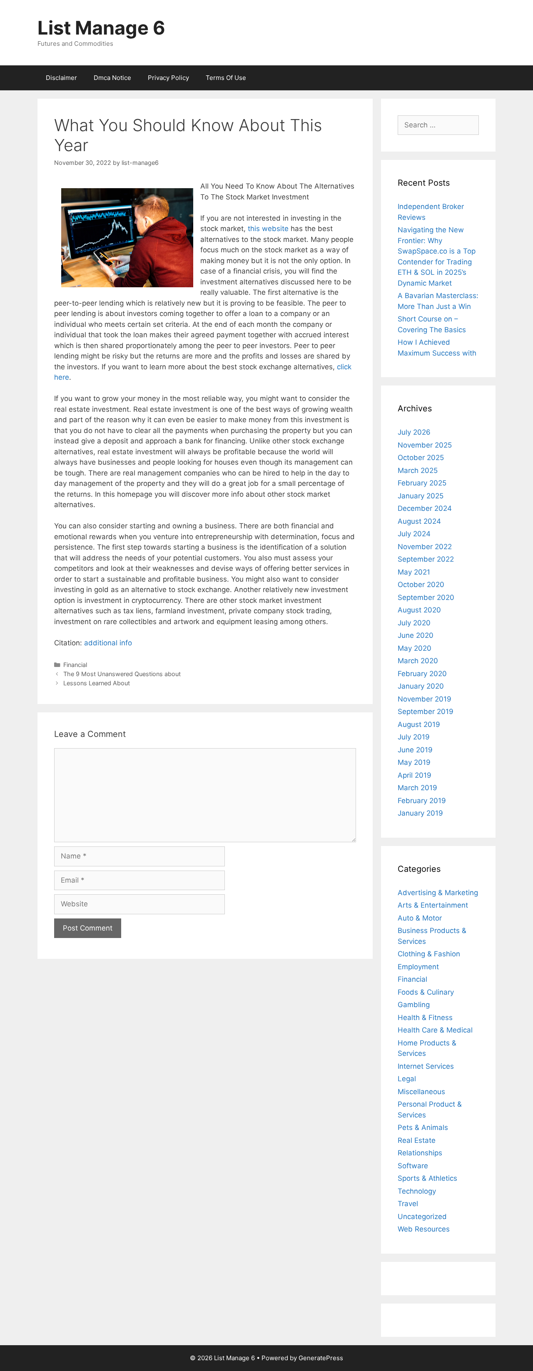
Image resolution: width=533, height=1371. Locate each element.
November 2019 (424, 699)
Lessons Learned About (96, 683)
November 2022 (425, 546)
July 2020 (414, 623)
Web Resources (424, 1229)
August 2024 (419, 521)
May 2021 (414, 572)
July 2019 (414, 737)
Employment (418, 967)
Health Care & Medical (435, 1030)
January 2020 (421, 686)
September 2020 (426, 597)
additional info (108, 643)
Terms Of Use (226, 78)
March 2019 (417, 788)
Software (413, 1166)
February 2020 (422, 673)
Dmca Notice (112, 78)
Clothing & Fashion (429, 954)
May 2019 (414, 762)
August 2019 (419, 724)
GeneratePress (321, 1358)
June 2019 (415, 750)
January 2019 (420, 813)
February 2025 (422, 483)
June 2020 (415, 635)
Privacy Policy (168, 78)
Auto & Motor (420, 918)
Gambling (414, 1004)
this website (268, 228)
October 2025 (421, 457)
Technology (417, 1191)
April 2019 (414, 775)
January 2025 (420, 496)
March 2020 (418, 661)
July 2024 (414, 534)
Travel (408, 1203)
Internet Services (426, 1066)
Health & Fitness (425, 1017)
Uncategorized (422, 1216)
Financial (75, 664)
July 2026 (414, 432)
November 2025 (425, 445)
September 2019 (425, 711)
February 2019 (422, 800)
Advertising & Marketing (438, 892)
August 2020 (419, 610)
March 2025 (418, 470)
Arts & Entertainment (433, 905)
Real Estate (417, 1140)
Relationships (420, 1153)
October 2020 (421, 584)
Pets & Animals (423, 1127)
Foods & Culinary (426, 992)
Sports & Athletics (427, 1178)
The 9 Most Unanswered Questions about (122, 673)
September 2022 (426, 559)
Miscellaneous (421, 1091)
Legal (407, 1079)
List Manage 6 (101, 27)
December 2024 (425, 508)
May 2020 (414, 648)
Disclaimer (61, 78)
